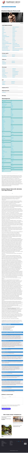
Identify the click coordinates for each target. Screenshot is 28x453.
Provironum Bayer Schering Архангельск (8, 327)
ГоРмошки (11, 6)
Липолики (14, 6)
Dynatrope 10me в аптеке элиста (18, 422)
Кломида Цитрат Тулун (16, 426)
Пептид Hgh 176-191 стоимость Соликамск (9, 326)
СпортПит (3, 6)
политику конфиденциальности (14, 405)
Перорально (6, 6)
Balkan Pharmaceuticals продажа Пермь (7, 436)
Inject (9, 6)
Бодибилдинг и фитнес (13, 2)
